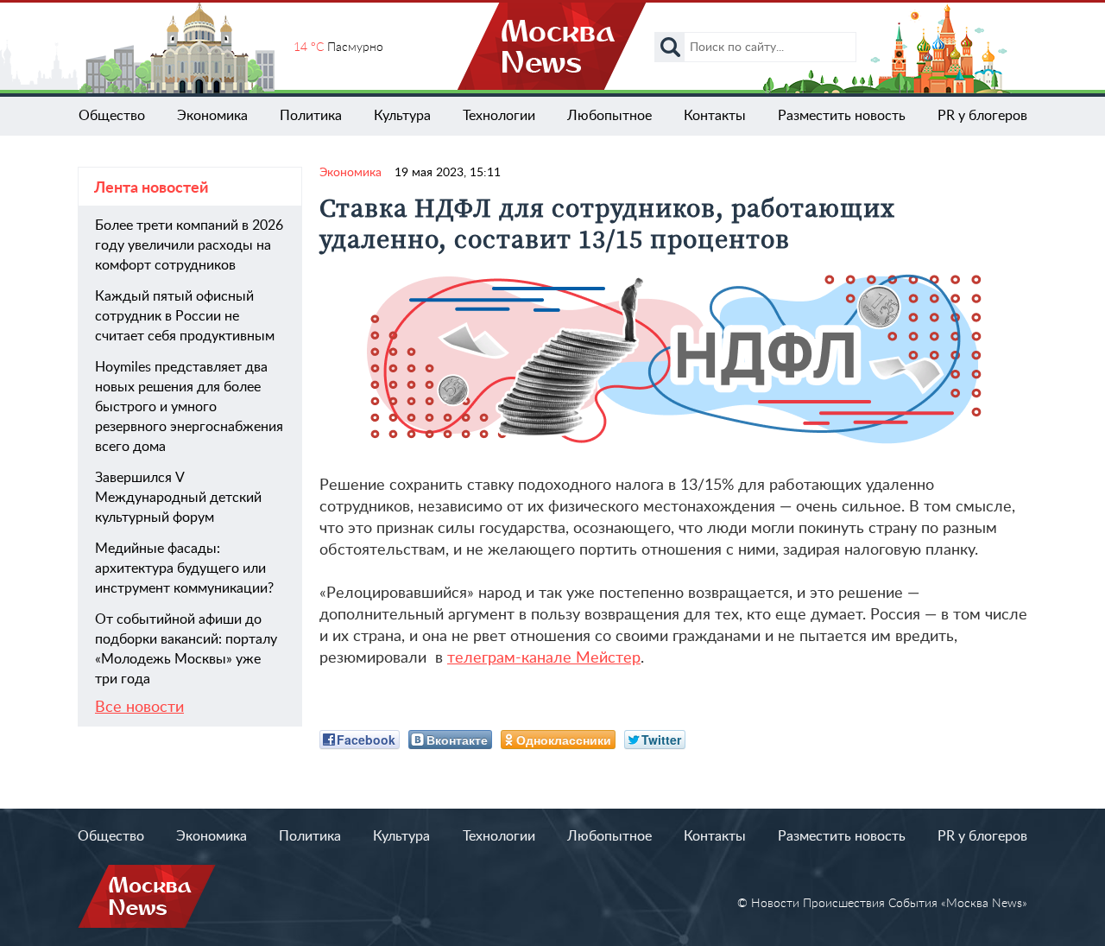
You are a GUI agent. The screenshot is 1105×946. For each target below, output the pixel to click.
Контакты (715, 116)
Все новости (139, 707)
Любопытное (609, 116)
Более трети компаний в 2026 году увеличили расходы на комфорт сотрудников (189, 245)
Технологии (499, 116)
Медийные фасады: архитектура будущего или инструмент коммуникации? (184, 568)
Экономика (212, 116)
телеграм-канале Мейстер (544, 658)
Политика (311, 116)
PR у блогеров (982, 116)
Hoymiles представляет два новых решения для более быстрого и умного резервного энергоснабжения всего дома (189, 407)
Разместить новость (842, 116)
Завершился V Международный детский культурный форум (178, 497)
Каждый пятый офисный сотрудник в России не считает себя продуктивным (185, 316)
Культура (402, 116)
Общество (112, 116)
